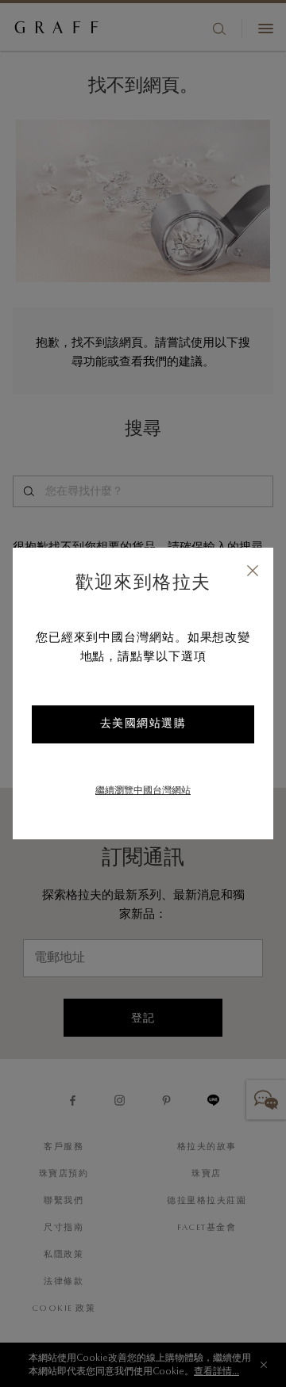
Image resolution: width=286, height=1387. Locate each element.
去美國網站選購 (143, 724)
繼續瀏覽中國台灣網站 (143, 791)
